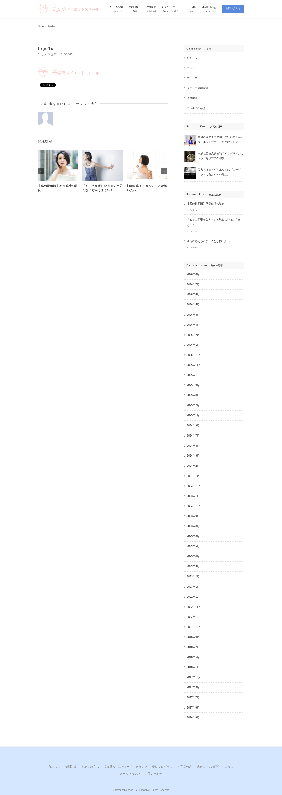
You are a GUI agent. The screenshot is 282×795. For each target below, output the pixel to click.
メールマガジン (130, 773)
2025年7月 (193, 405)
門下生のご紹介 (196, 108)
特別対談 (71, 766)
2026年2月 (193, 334)
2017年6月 (193, 707)
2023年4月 (193, 556)
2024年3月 (193, 455)
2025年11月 (194, 365)
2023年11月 (194, 496)
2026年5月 (193, 304)
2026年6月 (193, 294)
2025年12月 (194, 354)
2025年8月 (193, 395)
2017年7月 (193, 697)
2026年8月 (193, 274)
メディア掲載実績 (197, 88)
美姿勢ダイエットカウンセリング (125, 766)
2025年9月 (193, 385)
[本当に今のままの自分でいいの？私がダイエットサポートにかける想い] (190, 136)
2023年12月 (194, 485)
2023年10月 (194, 506)
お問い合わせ (153, 773)
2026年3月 (193, 324)
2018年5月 (193, 657)
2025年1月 (193, 415)
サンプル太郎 (48, 54)
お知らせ (192, 57)
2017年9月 (193, 687)
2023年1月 (193, 586)
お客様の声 (184, 766)
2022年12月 (194, 596)
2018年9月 (193, 637)
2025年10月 (194, 375)
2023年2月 (193, 576)
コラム (191, 68)
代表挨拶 (54, 766)
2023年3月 (193, 566)
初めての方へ (90, 766)
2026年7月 (193, 284)
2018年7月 (193, 647)
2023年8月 (193, 526)
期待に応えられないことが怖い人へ (208, 241)
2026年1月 (193, 344)
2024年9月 (193, 425)
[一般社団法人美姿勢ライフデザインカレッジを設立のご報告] (190, 152)
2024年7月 (193, 435)
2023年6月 (193, 536)
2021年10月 (194, 626)
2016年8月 (193, 717)
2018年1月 (193, 667)
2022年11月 (194, 606)
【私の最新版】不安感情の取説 (205, 203)
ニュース (192, 78)
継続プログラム (162, 766)
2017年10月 (194, 677)
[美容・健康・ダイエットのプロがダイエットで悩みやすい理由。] (190, 169)
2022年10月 (194, 616)
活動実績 (192, 98)
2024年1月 (193, 475)
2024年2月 (193, 465)
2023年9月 (193, 516)
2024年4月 (193, 445)
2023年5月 (193, 546)
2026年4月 (193, 314)
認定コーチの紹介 (208, 766)
